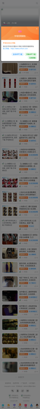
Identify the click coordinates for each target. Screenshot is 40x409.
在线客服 (32, 58)
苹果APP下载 (31, 54)
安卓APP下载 (17, 54)
